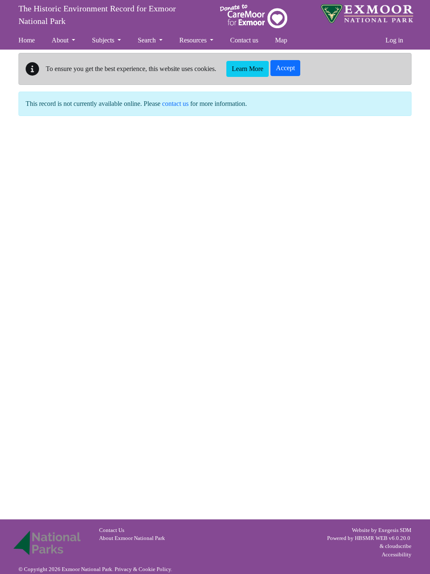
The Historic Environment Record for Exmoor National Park (97, 15)
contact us (175, 103)
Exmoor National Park (367, 13)
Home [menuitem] (26, 40)
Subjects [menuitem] (104, 40)
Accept (285, 67)
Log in (394, 40)
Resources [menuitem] (193, 40)
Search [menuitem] (147, 40)
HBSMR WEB (371, 538)
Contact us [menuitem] (244, 40)
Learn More (247, 68)
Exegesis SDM (395, 530)
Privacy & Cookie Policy (143, 569)
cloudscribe (398, 546)
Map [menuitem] (281, 40)
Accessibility (397, 555)
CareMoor (253, 16)
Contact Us (111, 530)
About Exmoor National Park (132, 538)
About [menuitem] (61, 40)
